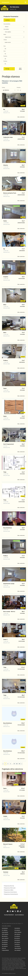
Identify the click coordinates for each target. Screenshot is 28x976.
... (12, 763)
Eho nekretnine (17, 936)
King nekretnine (5, 944)
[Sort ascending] (18, 90)
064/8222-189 (13, 9)
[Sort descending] (20, 90)
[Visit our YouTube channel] (13, 911)
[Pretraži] (17, 2)
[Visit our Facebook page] (7, 911)
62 (17, 763)
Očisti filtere (20, 68)
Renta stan (4, 948)
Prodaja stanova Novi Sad (9, 885)
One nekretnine (17, 946)
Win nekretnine (17, 938)
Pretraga (9, 68)
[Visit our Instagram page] (10, 911)
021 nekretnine (4, 930)
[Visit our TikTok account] (20, 911)
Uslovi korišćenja (19, 914)
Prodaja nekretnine (5, 950)
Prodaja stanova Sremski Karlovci (10, 892)
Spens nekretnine (5, 938)
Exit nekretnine (17, 940)
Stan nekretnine (5, 940)
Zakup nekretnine (18, 948)
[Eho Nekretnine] (4, 8)
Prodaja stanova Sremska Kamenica (11, 894)
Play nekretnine (5, 942)
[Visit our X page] (15, 911)
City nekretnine (17, 928)
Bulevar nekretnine (18, 932)
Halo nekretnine (17, 934)
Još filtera (9, 20)
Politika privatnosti (9, 914)
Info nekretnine (17, 930)
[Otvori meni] (25, 2)
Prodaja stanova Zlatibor (8, 890)
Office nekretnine (5, 934)
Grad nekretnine (5, 928)
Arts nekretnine (5, 946)
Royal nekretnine (5, 932)
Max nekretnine (17, 942)
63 (19, 763)
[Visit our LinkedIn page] (18, 911)
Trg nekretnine (17, 944)
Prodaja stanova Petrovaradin (9, 888)
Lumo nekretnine (18, 950)
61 (14, 763)
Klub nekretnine (5, 936)
